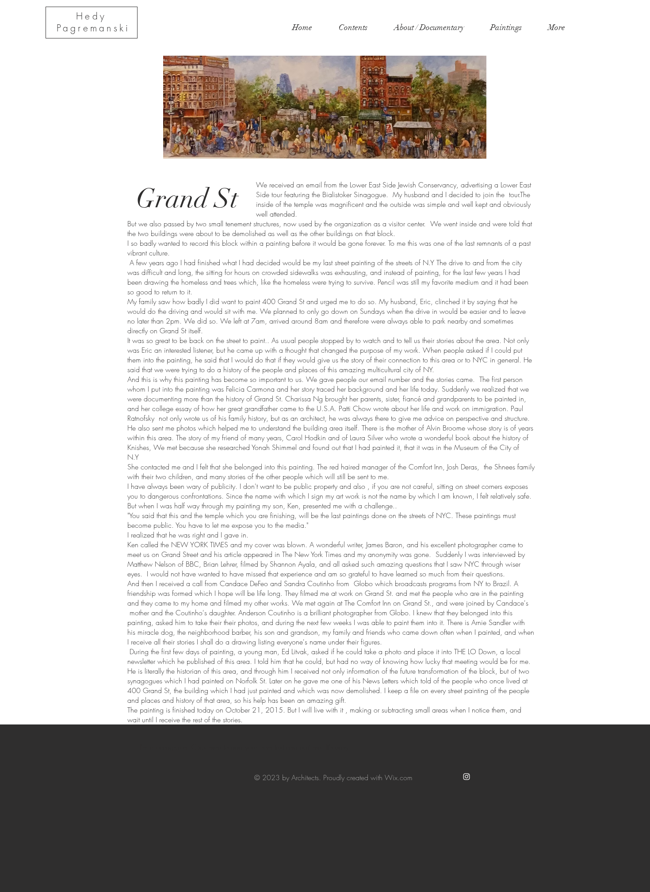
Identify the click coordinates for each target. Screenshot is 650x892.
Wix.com (399, 777)
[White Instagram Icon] (466, 776)
